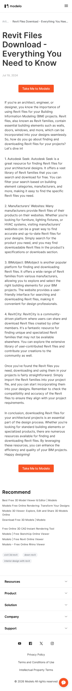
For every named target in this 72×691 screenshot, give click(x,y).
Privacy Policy (36, 654)
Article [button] (5, 21)
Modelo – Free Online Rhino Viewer (23, 544)
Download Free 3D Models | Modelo (24, 519)
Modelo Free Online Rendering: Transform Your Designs (36, 505)
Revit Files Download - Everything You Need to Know (41, 21)
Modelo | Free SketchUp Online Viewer (25, 533)
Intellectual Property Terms (36, 669)
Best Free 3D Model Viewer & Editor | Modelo (29, 500)
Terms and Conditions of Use (36, 662)
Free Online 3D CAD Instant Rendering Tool (28, 528)
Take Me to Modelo (36, 88)
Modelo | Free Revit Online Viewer (23, 539)
